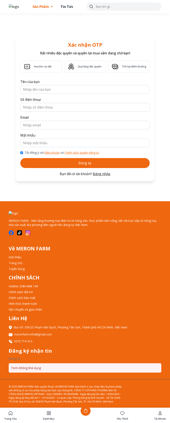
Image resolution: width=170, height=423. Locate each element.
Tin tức (67, 6)
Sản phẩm (41, 6)
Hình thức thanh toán (23, 304)
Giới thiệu (15, 257)
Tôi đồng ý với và (62, 153)
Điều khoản (52, 153)
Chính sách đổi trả (21, 292)
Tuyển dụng (17, 269)
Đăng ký (85, 163)
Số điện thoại (30, 99)
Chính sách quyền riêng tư (81, 153)
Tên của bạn (30, 81)
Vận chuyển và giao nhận (25, 309)
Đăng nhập (101, 174)
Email (24, 117)
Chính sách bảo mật (22, 298)
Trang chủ (15, 263)
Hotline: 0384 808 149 (23, 286)
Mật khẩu (27, 135)
